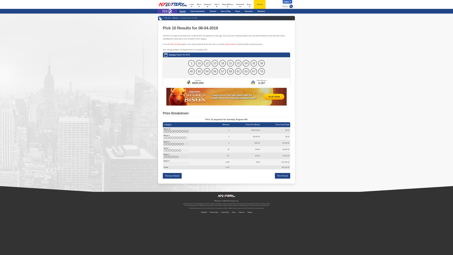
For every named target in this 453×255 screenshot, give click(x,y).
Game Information (198, 11)
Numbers (207, 4)
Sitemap (249, 212)
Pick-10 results (175, 44)
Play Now (274, 97)
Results (183, 11)
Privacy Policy (214, 212)
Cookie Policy (225, 212)
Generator (249, 11)
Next (282, 175)
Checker (213, 11)
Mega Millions (227, 4)
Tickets (260, 4)
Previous (172, 175)
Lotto (192, 4)
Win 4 (199, 4)
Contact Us (241, 212)
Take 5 (216, 4)
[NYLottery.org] (172, 4)
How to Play (226, 11)
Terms (233, 212)
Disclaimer (204, 212)
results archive (230, 44)
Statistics (261, 11)
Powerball (240, 4)
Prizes (237, 11)
